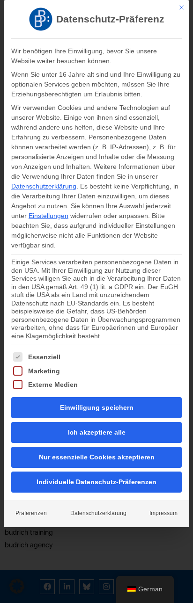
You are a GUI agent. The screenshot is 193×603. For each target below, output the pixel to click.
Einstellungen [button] (48, 215)
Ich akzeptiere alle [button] (97, 432)
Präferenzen (31, 513)
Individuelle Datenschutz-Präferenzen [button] (96, 482)
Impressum (163, 513)
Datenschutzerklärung (43, 186)
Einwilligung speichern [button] (97, 407)
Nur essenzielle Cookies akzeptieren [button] (97, 457)
